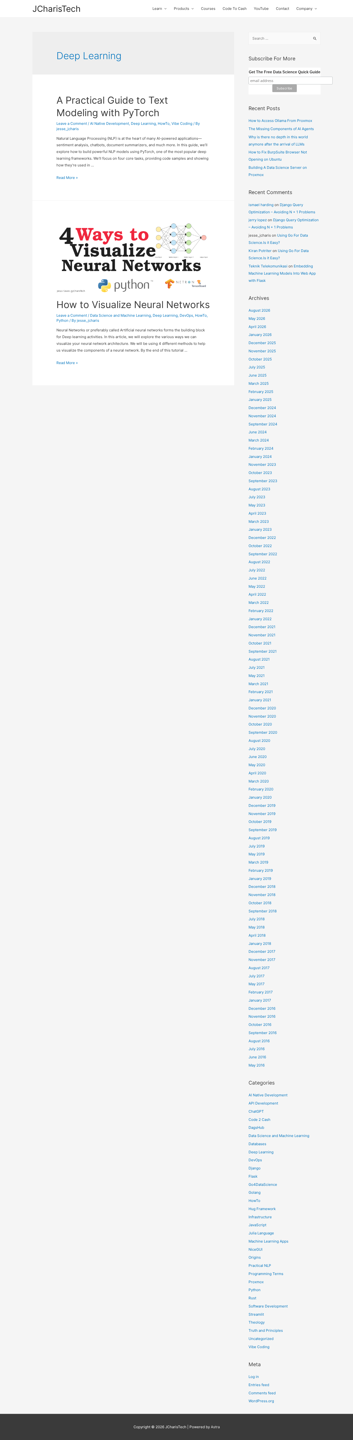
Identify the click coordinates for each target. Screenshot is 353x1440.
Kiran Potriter (260, 250)
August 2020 (259, 740)
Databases (257, 1144)
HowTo (164, 123)
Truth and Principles (266, 1330)
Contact (282, 8)
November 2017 (262, 959)
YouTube (261, 8)
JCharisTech (56, 9)
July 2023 (257, 497)
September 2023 (263, 481)
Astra (215, 1427)
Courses (208, 8)
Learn (157, 8)
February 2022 (261, 610)
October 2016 (260, 1024)
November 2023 (262, 464)
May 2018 (257, 927)
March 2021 (258, 684)
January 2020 (260, 797)
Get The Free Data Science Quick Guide (284, 72)
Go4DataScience (263, 1184)
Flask (253, 1176)
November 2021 (262, 635)
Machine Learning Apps (268, 1241)
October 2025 (260, 359)
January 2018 (260, 943)
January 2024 (260, 456)
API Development (263, 1103)
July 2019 (257, 846)
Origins (255, 1257)
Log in (254, 1376)
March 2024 (259, 440)
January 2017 (260, 1000)
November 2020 (262, 716)
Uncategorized (261, 1338)
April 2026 (257, 326)
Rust (252, 1298)
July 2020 (257, 748)
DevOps (186, 315)
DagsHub (256, 1127)
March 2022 (259, 602)
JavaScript (257, 1225)
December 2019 (262, 805)
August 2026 (259, 310)
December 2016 (262, 1008)
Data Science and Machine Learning (120, 315)
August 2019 (259, 838)
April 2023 (257, 513)
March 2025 (259, 383)
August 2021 (259, 659)
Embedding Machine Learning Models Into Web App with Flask (282, 273)
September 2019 (263, 829)
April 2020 (257, 773)
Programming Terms (266, 1273)
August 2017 (259, 968)
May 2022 (257, 586)
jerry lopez (258, 220)
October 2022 (260, 545)
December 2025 (262, 343)
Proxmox (256, 1282)
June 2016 (257, 1057)
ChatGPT (256, 1111)
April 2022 (257, 594)
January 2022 (260, 619)
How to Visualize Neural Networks (133, 304)
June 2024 (258, 432)
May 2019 (257, 854)
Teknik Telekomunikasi (268, 266)
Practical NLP (260, 1265)
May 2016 (257, 1065)
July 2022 (257, 570)
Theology (257, 1322)
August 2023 (259, 489)
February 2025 (261, 391)
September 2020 (263, 732)
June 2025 (258, 375)
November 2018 (262, 894)
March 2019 (258, 862)
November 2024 (262, 416)
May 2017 (257, 984)
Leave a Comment (71, 123)
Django (255, 1168)
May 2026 (257, 318)
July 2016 (257, 1049)
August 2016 (259, 1041)
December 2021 (262, 627)
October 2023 (260, 472)
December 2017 (262, 951)
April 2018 (257, 935)
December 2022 (262, 537)
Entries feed (259, 1385)
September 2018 (263, 911)
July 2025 (257, 367)
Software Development (268, 1306)
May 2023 (257, 505)
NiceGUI (255, 1249)
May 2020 (257, 765)
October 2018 (260, 903)
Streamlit (256, 1314)
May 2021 (257, 675)
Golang (255, 1192)
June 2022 (258, 578)
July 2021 (257, 667)
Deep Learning (143, 123)
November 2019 (262, 813)
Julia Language (261, 1233)
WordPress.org (261, 1401)
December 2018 (262, 886)
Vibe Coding (181, 123)
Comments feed (262, 1393)
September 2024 (263, 424)
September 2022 (263, 554)
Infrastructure (260, 1217)
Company (304, 8)
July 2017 (257, 976)
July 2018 (257, 919)
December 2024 (262, 407)
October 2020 (260, 724)
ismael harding (261, 204)
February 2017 (261, 992)
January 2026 (260, 334)
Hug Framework (262, 1208)
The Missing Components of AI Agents (281, 128)
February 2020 (261, 789)
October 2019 (260, 821)
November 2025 (262, 351)
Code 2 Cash (259, 1119)
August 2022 (259, 562)
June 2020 (258, 756)
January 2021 (260, 700)
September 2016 (263, 1032)
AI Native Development (109, 123)
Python (62, 320)
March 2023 (259, 521)
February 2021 (261, 691)
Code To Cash (235, 8)
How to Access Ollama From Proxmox (280, 120)
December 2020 (262, 708)
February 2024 (261, 448)
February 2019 (261, 870)
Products (181, 8)
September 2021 (263, 651)
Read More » (67, 177)
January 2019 (260, 878)
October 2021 (260, 643)
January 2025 (260, 399)
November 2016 (262, 1016)
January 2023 (260, 529)
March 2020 (259, 781)
